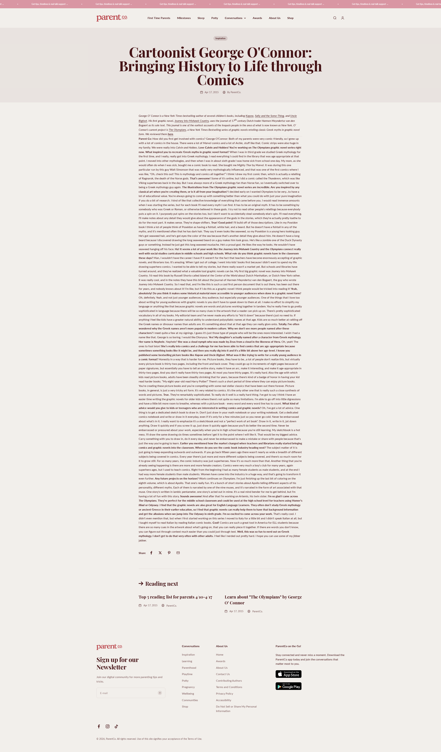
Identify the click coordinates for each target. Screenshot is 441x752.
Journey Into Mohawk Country (192, 121)
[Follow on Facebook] (98, 726)
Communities (190, 700)
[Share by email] (178, 552)
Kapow (250, 116)
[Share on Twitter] (160, 552)
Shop (290, 18)
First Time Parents (159, 18)
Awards (257, 18)
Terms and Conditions (229, 687)
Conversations (233, 18)
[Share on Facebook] (151, 552)
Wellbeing (188, 693)
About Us (274, 18)
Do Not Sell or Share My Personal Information (236, 709)
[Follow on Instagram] (107, 726)
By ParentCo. (234, 92)
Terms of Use (194, 738)
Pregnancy (188, 687)
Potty (214, 18)
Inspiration (220, 38)
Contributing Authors (229, 680)
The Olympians (177, 130)
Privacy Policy (224, 693)
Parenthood (189, 667)
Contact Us (223, 674)
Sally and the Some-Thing (269, 116)
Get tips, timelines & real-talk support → (29, 4)
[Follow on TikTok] (116, 726)
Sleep (201, 18)
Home (219, 654)
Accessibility (223, 700)
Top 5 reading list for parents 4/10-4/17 (175, 597)
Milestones (184, 18)
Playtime (187, 674)
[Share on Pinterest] (169, 552)
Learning (187, 661)
